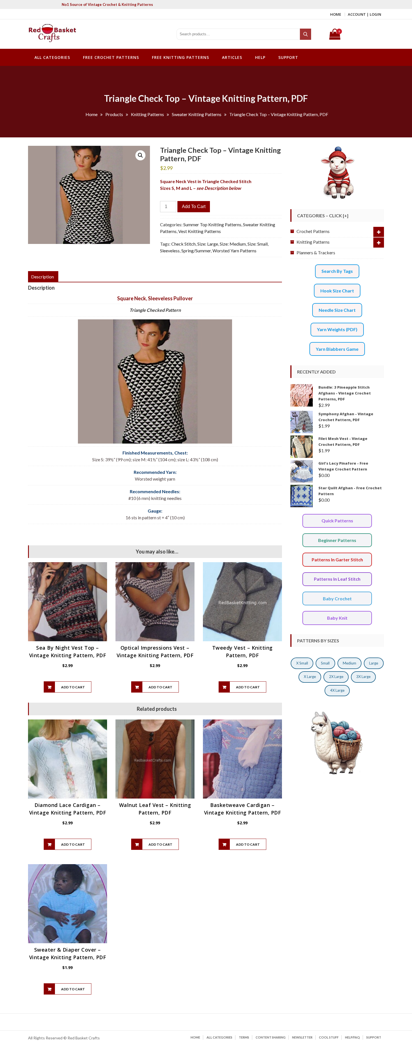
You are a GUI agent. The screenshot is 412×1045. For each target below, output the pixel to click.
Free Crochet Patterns (111, 57)
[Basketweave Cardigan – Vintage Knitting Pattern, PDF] (242, 759)
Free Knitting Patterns (180, 57)
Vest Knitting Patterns (199, 231)
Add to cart (193, 206)
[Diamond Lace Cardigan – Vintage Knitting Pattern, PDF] (67, 759)
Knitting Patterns (313, 241)
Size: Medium (233, 243)
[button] (140, 155)
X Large (310, 676)
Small (325, 663)
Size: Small (257, 243)
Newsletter (302, 1037)
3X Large (363, 676)
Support (288, 57)
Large (373, 663)
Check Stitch (183, 243)
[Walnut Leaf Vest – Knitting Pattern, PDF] (155, 759)
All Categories (52, 57)
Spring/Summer (196, 250)
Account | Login (364, 14)
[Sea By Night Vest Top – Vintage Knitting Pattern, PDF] (67, 601)
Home (335, 14)
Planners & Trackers (316, 252)
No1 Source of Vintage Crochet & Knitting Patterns (107, 4)
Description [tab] (42, 276)
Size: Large (207, 243)
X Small (302, 663)
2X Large (336, 676)
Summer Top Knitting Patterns (212, 224)
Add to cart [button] (73, 687)
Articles (232, 57)
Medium (349, 663)
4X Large (337, 690)
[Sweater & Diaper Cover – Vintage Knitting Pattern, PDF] (67, 903)
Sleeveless (170, 250)
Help (260, 57)
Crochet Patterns (313, 231)
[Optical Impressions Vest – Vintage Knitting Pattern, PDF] (155, 601)
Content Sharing (271, 1037)
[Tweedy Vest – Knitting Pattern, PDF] (242, 601)
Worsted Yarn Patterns (234, 250)
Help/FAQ (352, 1037)
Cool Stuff (329, 1037)
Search (306, 34)
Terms (244, 1037)
